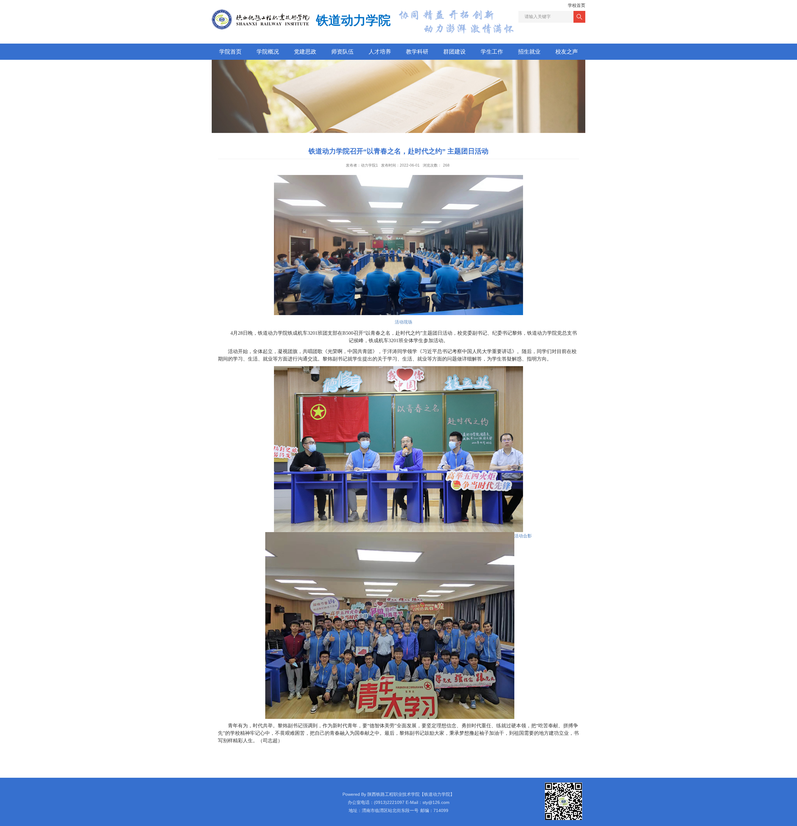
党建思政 (305, 52)
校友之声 (566, 52)
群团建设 (454, 52)
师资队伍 (342, 52)
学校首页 (576, 5)
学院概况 (268, 52)
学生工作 (492, 52)
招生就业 (529, 52)
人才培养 (380, 52)
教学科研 (417, 52)
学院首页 (230, 52)
